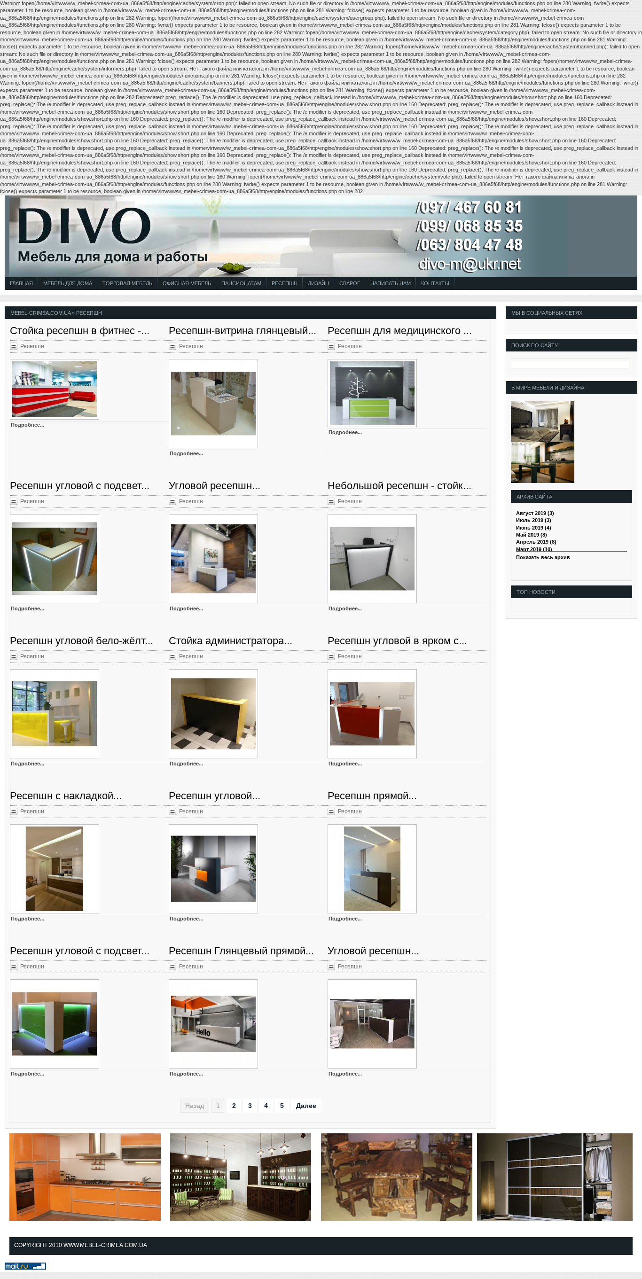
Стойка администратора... (230, 641)
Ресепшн (285, 283)
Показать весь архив (543, 557)
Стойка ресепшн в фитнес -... (79, 330)
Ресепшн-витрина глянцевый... (242, 330)
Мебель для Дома (67, 283)
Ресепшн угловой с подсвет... (79, 485)
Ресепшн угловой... (214, 796)
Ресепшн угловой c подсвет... (79, 951)
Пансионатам (241, 283)
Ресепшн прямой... (372, 796)
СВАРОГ (349, 283)
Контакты (435, 283)
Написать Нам (390, 283)
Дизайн (318, 283)
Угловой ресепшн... (214, 485)
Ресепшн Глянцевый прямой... (241, 951)
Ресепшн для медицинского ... (400, 330)
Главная (21, 283)
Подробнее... (27, 425)
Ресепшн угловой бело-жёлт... (81, 641)
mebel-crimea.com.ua (40, 313)
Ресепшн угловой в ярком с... (397, 641)
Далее (306, 1105)
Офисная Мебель (187, 283)
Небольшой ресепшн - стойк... (399, 485)
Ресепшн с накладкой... (66, 796)
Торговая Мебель (127, 283)
